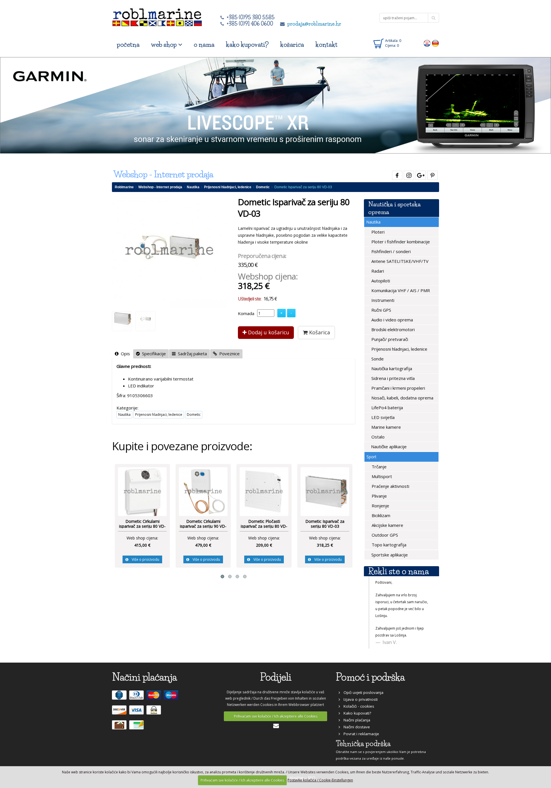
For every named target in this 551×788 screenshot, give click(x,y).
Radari (377, 271)
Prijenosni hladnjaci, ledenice (227, 187)
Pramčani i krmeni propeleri (397, 388)
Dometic (263, 187)
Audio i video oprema (391, 320)
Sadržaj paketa (191, 353)
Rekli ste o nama (398, 571)
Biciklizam (380, 515)
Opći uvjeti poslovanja (361, 688)
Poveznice (228, 353)
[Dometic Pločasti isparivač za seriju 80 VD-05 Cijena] (236, 491)
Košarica (319, 332)
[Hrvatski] (427, 43)
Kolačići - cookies (357, 702)
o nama (204, 44)
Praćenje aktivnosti (389, 486)
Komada (246, 313)
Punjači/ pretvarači (389, 339)
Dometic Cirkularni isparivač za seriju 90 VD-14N (175, 526)
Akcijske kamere (386, 525)
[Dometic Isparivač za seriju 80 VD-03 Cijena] (297, 491)
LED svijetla (382, 417)
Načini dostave (355, 723)
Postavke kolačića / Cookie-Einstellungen (320, 780)
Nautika (193, 187)
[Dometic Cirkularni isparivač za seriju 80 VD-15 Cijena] (114, 491)
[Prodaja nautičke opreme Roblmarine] (157, 15)
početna (128, 44)
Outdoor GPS (384, 535)
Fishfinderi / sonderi (390, 251)
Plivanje (378, 496)
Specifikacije (153, 353)
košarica (292, 44)
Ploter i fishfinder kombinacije (400, 241)
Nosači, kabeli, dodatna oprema (401, 398)
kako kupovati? (247, 44)
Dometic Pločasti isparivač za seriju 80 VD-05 (236, 526)
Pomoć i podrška (370, 673)
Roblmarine (124, 187)
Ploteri (377, 232)
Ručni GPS (380, 310)
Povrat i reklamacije (359, 730)
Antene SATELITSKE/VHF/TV (399, 261)
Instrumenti (382, 300)
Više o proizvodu (116, 559)
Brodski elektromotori (392, 329)
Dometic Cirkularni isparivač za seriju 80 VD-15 (115, 526)
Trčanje (378, 466)
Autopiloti (380, 281)
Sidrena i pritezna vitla (392, 378)
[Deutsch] (435, 43)
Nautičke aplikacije (388, 446)
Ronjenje (379, 505)
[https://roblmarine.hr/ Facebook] (396, 174)
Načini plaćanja (355, 716)
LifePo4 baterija (386, 407)
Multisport (381, 476)
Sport (371, 456)
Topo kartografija (388, 545)
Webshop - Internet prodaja (160, 187)
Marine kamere (385, 427)
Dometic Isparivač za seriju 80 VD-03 (297, 524)
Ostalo (377, 437)
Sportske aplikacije (389, 555)
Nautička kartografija (391, 368)
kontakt (326, 44)
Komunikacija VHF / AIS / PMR (400, 290)
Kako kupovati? (355, 709)
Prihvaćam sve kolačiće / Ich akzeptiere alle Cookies (275, 712)
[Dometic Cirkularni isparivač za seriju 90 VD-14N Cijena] (175, 491)
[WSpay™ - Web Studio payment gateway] (154, 708)
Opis (124, 353)
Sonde (377, 359)
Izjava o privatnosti (359, 695)
